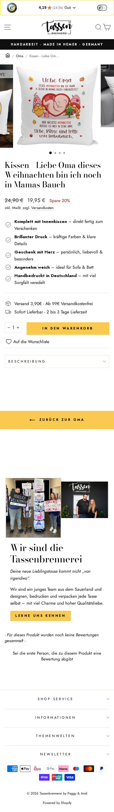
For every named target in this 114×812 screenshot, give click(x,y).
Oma (19, 56)
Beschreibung (27, 361)
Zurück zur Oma (61, 419)
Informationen (55, 717)
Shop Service (56, 699)
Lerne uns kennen (40, 615)
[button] (57, 655)
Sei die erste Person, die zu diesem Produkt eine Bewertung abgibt (57, 656)
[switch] (102, 8)
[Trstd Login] (105, 7)
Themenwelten (55, 735)
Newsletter (55, 754)
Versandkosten (42, 207)
